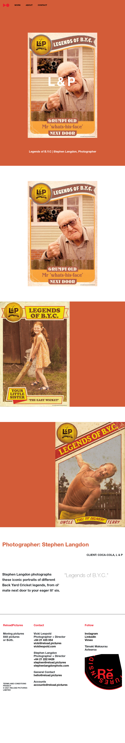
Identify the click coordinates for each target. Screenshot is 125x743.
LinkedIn (90, 637)
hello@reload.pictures (48, 675)
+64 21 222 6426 (44, 659)
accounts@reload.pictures (51, 685)
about (29, 5)
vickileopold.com (45, 646)
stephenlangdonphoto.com (51, 666)
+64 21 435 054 (43, 640)
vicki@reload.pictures (47, 643)
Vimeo (89, 640)
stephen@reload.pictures (50, 662)
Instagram (91, 634)
